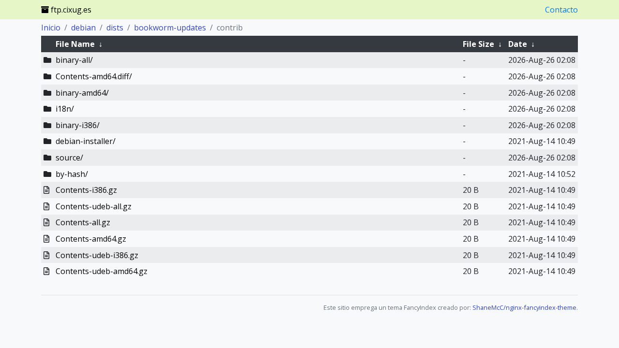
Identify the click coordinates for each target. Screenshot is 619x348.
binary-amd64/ (82, 92)
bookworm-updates (170, 27)
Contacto (561, 9)
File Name (75, 44)
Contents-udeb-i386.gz (97, 255)
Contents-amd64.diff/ (94, 76)
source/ (69, 157)
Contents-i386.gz (86, 190)
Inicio (50, 27)
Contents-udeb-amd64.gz (101, 271)
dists (114, 27)
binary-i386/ (78, 125)
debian (83, 27)
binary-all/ (74, 60)
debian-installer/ (86, 141)
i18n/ (65, 108)
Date (517, 44)
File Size (478, 44)
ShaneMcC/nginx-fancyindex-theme (524, 307)
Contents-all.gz (83, 222)
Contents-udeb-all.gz (94, 206)
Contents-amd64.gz (91, 238)
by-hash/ (72, 174)
